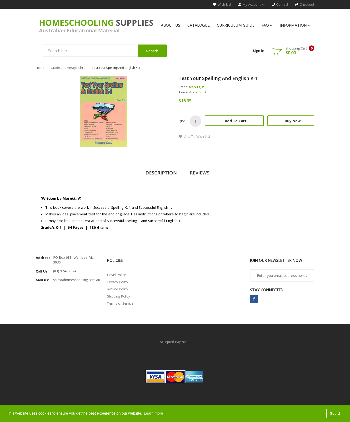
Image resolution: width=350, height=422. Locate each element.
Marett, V (196, 87)
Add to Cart (236, 120)
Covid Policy (116, 275)
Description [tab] (161, 172)
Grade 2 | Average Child (68, 67)
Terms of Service (120, 303)
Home (40, 67)
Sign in (258, 50)
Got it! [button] (335, 413)
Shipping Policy (118, 296)
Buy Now (292, 120)
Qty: (182, 121)
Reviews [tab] (200, 172)
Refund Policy (117, 289)
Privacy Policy (117, 282)
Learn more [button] (153, 413)
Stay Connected (266, 290)
